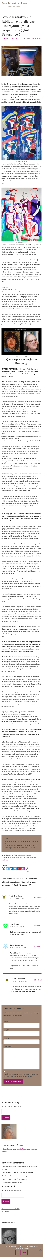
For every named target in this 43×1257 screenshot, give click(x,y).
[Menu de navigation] (35, 4)
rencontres (15, 38)
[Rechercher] (39, 4)
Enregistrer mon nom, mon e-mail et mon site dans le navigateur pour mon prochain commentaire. (21, 1075)
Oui (18, 1252)
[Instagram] (23, 868)
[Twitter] (7, 868)
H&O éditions (14, 924)
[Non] (41, 1250)
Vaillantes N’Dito (16, 1183)
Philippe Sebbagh (7, 1149)
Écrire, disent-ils (22, 1179)
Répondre (38, 897)
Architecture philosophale (25, 1172)
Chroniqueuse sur (11, 1209)
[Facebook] (3, 868)
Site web (6, 1038)
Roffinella (7, 38)
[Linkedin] (11, 868)
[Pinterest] (19, 868)
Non (24, 1252)
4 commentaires (36, 38)
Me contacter (6, 1211)
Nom (6, 1022)
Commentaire (8, 1046)
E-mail (6, 1030)
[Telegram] (15, 868)
